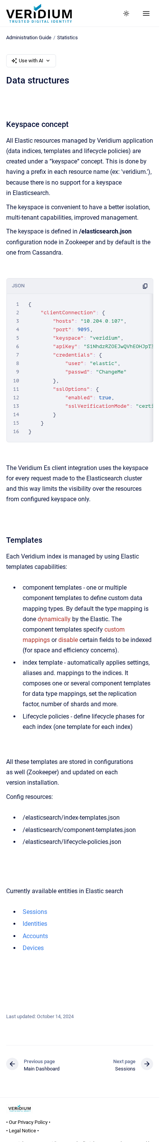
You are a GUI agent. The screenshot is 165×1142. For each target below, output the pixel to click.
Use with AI (31, 60)
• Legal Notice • (22, 1131)
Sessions (35, 911)
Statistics (67, 37)
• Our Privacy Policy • (28, 1122)
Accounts (35, 936)
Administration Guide (28, 37)
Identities (35, 923)
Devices (33, 948)
